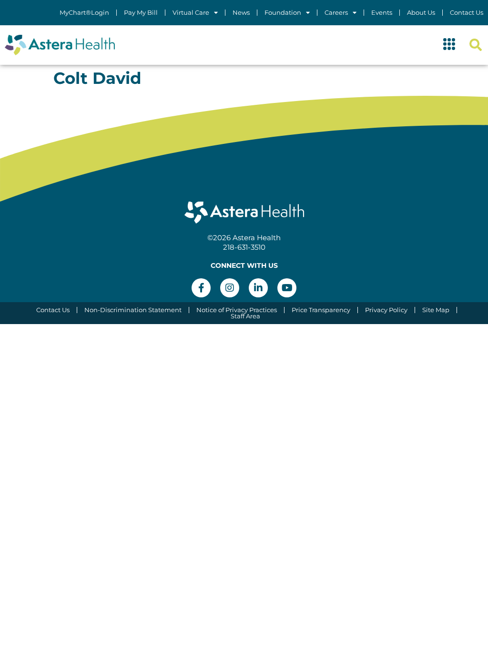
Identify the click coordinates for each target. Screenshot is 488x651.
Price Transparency (321, 310)
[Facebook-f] (201, 287)
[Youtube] (286, 287)
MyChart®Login (84, 13)
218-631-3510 (244, 247)
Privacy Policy (386, 310)
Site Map (435, 310)
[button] (449, 45)
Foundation (282, 13)
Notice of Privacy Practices (236, 310)
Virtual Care (191, 13)
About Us (421, 13)
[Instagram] (229, 287)
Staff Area (245, 316)
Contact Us (466, 13)
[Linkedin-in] (258, 287)
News (241, 13)
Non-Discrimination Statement (133, 310)
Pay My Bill (141, 13)
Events (381, 13)
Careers (336, 13)
